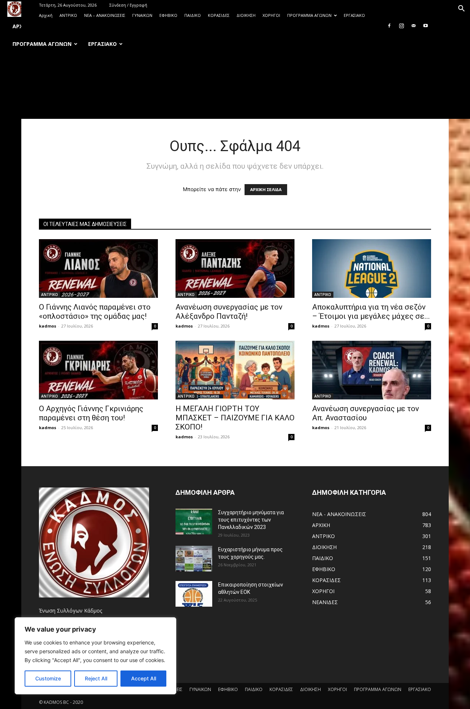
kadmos (47, 326)
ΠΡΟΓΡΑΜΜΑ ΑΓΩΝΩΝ (309, 15)
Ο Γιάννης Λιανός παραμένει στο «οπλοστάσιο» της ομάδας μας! (95, 312)
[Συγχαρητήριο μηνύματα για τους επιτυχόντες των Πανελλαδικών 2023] (194, 521)
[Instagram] (401, 26)
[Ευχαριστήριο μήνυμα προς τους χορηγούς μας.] (194, 558)
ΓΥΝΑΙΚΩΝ (142, 15)
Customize (48, 678)
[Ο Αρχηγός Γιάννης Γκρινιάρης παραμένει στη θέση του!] (98, 370)
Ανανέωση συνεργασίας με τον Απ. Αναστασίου (365, 413)
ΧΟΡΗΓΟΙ (271, 15)
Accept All (143, 678)
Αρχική (46, 15)
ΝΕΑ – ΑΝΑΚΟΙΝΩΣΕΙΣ (104, 15)
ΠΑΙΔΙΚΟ (192, 15)
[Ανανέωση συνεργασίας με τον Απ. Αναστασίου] (371, 370)
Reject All (96, 678)
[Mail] (413, 26)
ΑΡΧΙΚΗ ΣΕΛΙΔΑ (266, 189)
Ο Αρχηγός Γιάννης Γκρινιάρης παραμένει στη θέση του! (91, 413)
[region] (95, 655)
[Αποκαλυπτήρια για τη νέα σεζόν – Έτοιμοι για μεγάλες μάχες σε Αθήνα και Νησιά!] (371, 268)
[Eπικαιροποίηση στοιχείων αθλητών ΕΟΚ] (194, 594)
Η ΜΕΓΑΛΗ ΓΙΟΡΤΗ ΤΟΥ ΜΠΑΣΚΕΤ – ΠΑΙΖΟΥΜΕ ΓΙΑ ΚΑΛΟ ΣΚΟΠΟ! (235, 417)
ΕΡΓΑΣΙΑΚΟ (354, 15)
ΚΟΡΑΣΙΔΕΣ (218, 15)
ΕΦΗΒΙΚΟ (168, 15)
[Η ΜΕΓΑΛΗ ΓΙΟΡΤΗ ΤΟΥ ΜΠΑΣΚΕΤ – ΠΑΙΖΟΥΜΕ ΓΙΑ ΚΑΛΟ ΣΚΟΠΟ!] (235, 370)
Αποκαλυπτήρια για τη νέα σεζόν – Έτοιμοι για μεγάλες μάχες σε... (371, 312)
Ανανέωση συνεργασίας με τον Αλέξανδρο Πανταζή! (229, 312)
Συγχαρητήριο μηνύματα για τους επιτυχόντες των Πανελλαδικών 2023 (251, 519)
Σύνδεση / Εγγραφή (128, 5)
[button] (461, 9)
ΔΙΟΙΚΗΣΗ (246, 15)
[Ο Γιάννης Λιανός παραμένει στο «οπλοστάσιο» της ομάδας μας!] (98, 268)
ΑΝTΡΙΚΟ (68, 15)
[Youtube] (425, 26)
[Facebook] (389, 26)
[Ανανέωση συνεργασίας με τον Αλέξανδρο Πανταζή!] (235, 268)
